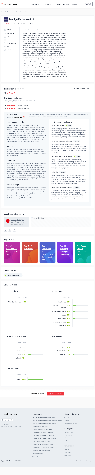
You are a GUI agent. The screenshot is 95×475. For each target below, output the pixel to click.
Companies (10, 12)
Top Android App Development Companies (44, 438)
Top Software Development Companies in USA (45, 423)
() (19, 105)
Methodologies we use (70, 423)
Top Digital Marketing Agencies (41, 450)
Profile (88, 4)
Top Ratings (35, 4)
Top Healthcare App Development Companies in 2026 (47, 253)
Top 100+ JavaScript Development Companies (65, 250)
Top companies (68, 432)
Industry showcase (69, 438)
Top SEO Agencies (37, 453)
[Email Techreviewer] (2, 419)
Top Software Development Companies (43, 417)
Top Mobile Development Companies (42, 432)
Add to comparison (83, 30)
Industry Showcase (63, 4)
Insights (74, 4)
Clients (24, 23)
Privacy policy (90, 461)
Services (32, 23)
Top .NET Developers (28, 247)
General (7, 23)
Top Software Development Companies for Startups (47, 420)
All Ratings (35, 456)
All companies (68, 435)
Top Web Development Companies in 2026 (11, 250)
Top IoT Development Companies (41, 441)
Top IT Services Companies (40, 426)
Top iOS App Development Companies (43, 435)
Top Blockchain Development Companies (43, 447)
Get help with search (70, 441)
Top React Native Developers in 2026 (83, 250)
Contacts (15, 23)
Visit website (57, 394)
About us (66, 417)
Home (2, 12)
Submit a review (82, 89)
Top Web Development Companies (42, 429)
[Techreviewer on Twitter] (8, 419)
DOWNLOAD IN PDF (37, 393)
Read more (51, 116)
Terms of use (79, 461)
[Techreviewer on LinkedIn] (5, 419)
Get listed (66, 449)
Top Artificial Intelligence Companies (42, 444)
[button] (61, 222)
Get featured (67, 452)
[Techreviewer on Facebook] (11, 419)
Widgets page (68, 455)
